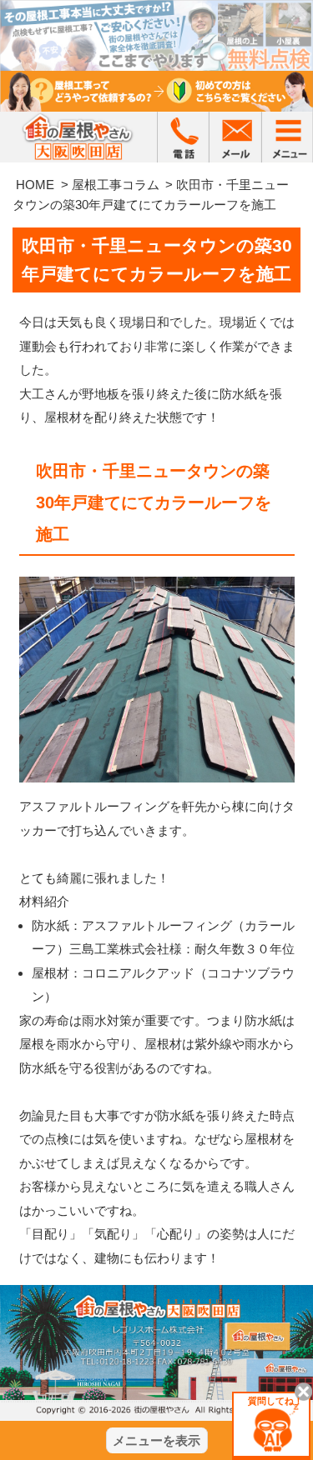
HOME (35, 185)
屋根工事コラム (115, 185)
